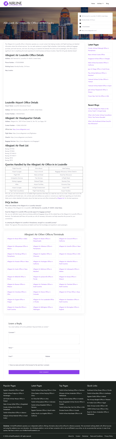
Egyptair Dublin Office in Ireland (96, 396)
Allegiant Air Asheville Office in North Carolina (68, 263)
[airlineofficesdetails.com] (12, 3)
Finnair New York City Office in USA (98, 96)
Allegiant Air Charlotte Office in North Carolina (68, 285)
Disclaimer (85, 436)
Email (11, 356)
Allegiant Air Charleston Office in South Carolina (42, 285)
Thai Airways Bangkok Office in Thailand (98, 400)
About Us (71, 436)
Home (93, 3)
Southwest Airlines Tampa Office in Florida (99, 390)
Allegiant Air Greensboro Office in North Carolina (69, 301)
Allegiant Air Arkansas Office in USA (69, 254)
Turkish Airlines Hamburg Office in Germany (71, 390)
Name (11, 348)
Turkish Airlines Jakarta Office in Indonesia (43, 402)
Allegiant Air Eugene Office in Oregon (16, 301)
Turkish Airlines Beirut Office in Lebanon (14, 413)
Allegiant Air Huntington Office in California (43, 263)
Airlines (99, 3)
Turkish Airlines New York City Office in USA (72, 407)
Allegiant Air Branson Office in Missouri (16, 285)
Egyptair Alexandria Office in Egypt (13, 390)
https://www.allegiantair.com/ (21, 129)
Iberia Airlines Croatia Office (96, 55)
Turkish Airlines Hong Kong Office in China (43, 390)
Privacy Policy (109, 436)
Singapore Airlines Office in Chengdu (99, 59)
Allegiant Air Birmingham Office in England (69, 308)
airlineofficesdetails (13, 436)
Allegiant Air (60, 198)
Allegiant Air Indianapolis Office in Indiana (69, 270)
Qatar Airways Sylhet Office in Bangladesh (15, 404)
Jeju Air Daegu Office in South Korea (98, 69)
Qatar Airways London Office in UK (97, 406)
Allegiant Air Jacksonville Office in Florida (43, 278)
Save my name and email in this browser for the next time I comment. (30, 365)
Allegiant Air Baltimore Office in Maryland (42, 270)
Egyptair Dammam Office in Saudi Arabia (43, 410)
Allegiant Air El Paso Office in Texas (69, 292)
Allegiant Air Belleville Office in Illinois (16, 278)
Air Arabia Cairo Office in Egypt (96, 403)
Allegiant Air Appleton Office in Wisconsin (42, 255)
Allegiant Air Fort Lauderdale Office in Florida (43, 301)
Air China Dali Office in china (39, 399)
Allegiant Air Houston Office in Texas (18, 261)
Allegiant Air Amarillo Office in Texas (70, 246)
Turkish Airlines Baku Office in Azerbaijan (99, 393)
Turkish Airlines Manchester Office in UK (70, 413)
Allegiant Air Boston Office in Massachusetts (41, 240)
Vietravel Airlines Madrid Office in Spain (99, 86)
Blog (107, 3)
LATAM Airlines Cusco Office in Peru (97, 409)
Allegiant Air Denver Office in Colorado (41, 293)
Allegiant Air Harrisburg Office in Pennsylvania (16, 255)
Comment (12, 332)
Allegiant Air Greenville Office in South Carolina (16, 308)
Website (47, 356)
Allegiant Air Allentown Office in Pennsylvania (42, 247)
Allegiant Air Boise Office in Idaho (17, 239)
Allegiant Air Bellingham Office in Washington (43, 308)
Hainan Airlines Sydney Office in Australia (71, 399)
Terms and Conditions (96, 436)
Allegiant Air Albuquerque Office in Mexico (17, 247)
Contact (78, 436)
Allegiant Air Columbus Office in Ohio (16, 293)
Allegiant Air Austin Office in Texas (17, 269)
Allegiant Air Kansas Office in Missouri (67, 278)
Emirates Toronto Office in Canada (69, 410)
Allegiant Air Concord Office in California (68, 240)
